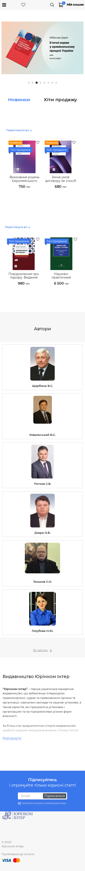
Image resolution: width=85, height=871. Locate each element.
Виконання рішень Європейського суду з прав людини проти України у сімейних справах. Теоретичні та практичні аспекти (24, 181)
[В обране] (38, 143)
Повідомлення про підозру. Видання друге (23, 277)
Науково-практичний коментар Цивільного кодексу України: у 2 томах (61, 278)
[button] (29, 83)
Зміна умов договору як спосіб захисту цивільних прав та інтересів (60, 181)
